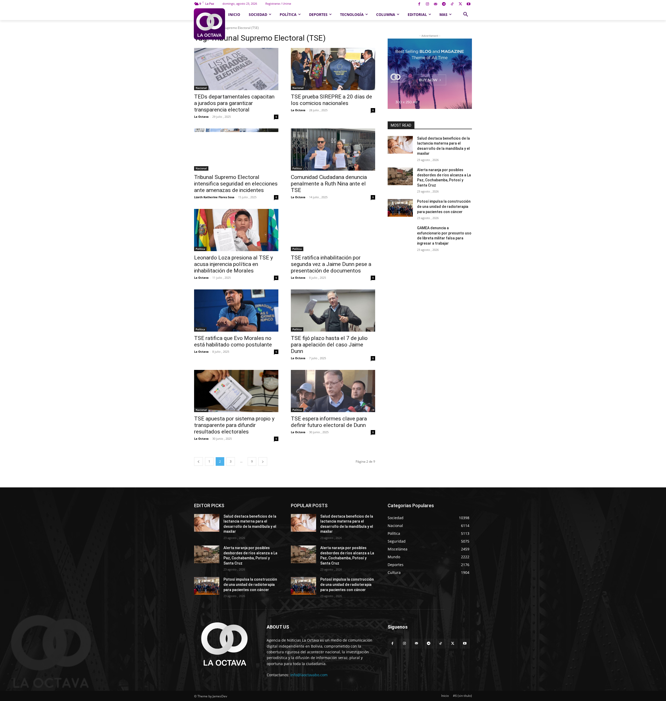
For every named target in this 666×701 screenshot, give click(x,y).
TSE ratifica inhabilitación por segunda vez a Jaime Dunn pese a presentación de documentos (331, 264)
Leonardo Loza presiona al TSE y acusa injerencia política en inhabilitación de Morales (233, 264)
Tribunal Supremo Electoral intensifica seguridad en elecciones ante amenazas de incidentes (236, 183)
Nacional (201, 88)
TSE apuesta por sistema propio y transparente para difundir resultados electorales (234, 425)
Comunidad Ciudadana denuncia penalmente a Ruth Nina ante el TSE (329, 183)
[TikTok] (452, 4)
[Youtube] (468, 4)
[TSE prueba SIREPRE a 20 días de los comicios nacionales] (333, 69)
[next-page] (262, 461)
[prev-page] (198, 461)
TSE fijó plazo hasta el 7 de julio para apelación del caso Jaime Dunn (329, 344)
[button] (465, 14)
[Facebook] (419, 4)
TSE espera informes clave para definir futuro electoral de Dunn (329, 421)
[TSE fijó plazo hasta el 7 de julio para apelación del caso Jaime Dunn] (333, 310)
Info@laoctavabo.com (309, 674)
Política (297, 168)
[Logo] (209, 24)
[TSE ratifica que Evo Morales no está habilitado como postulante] (236, 310)
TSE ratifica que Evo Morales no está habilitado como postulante (233, 341)
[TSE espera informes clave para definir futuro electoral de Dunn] (333, 391)
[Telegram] (443, 4)
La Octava (201, 117)
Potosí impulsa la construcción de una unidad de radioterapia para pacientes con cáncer (444, 206)
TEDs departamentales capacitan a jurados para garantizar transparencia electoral (234, 103)
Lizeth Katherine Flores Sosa (214, 197)
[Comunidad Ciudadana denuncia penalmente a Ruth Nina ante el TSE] (333, 149)
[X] (460, 4)
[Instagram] (427, 4)
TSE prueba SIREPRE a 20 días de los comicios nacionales (331, 100)
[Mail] (435, 4)
